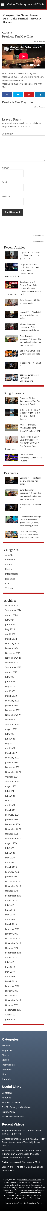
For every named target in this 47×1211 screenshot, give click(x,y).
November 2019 (13, 886)
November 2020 (13, 829)
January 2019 (11, 933)
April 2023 (10, 691)
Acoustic (7, 32)
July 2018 (9, 962)
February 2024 (12, 643)
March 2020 (11, 867)
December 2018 (12, 938)
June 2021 (10, 795)
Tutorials (9, 588)
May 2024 (10, 629)
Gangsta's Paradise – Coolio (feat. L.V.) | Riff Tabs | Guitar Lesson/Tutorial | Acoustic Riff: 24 (23, 1142)
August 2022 (11, 729)
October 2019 (11, 890)
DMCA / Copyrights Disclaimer (16, 1107)
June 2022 (10, 738)
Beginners (10, 559)
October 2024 (11, 605)
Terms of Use (21, 1198)
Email (5, 182)
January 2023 (11, 705)
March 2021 (11, 810)
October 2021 (11, 776)
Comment (7, 133)
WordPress (18, 1203)
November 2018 (13, 943)
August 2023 (11, 672)
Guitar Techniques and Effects (25, 4)
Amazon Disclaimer (11, 1102)
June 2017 (10, 1019)
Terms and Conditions (13, 1116)
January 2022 (11, 762)
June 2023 (10, 681)
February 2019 (12, 929)
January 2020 (11, 876)
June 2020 (10, 852)
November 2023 (13, 657)
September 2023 (13, 667)
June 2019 (10, 910)
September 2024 (13, 610)
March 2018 (11, 981)
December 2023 (12, 653)
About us (6, 1097)
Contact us (7, 1092)
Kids (7, 583)
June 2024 (10, 624)
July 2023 (9, 676)
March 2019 (11, 924)
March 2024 (11, 638)
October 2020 (11, 833)
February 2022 (12, 757)
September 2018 (13, 952)
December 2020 (12, 824)
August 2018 (11, 957)
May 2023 (10, 686)
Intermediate (11, 573)
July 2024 (9, 619)
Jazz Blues (10, 578)
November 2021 (13, 772)
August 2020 (11, 843)
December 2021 (12, 767)
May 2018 (10, 971)
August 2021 (11, 786)
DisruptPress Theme (34, 1203)
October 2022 (11, 719)
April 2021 (10, 805)
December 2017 (12, 995)
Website (6, 196)
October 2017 (11, 1005)
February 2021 (12, 814)
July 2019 (9, 905)
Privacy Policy (8, 1111)
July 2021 (9, 791)
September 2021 (13, 781)
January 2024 (11, 648)
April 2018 (10, 976)
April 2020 (10, 862)
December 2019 (12, 881)
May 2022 (10, 743)
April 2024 (10, 634)
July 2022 (9, 733)
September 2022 (13, 724)
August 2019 (11, 900)
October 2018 (11, 948)
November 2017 (13, 1000)
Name (6, 167)
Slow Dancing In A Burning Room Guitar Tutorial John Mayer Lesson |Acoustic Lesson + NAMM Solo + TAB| (21, 1154)
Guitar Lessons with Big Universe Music (21, 1162)
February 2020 (12, 871)
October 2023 (11, 662)
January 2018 (11, 990)
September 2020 (13, 838)
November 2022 (13, 714)
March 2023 (11, 695)
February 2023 (12, 700)
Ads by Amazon (39, 41)
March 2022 (11, 753)
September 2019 (13, 895)
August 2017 (11, 1014)
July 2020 (9, 848)
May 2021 (10, 800)
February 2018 (12, 986)
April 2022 (10, 748)
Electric (8, 569)
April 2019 (10, 919)
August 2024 (11, 615)
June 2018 (10, 967)
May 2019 (10, 914)
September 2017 (13, 1009)
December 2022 (12, 710)
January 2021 (11, 819)
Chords (8, 564)
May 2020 (10, 857)
